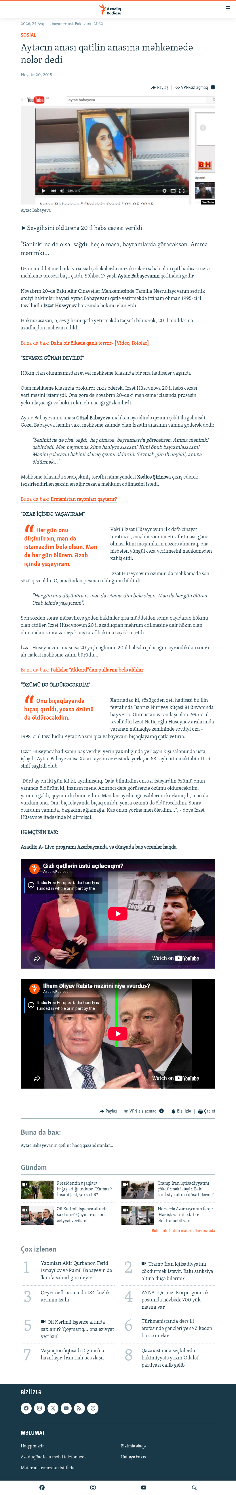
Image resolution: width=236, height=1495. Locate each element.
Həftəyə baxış (133, 1457)
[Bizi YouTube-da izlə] (144, 1488)
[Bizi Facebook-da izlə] (42, 1488)
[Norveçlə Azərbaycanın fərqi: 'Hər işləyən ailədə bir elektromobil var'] (137, 1215)
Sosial (28, 35)
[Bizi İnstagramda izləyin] (93, 1488)
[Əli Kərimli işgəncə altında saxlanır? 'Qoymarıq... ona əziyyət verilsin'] (37, 1215)
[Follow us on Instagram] (39, 1408)
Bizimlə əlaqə (133, 1446)
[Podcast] (92, 1408)
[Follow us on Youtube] (66, 1408)
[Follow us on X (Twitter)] (52, 1408)
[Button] (159, 87)
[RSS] (79, 1408)
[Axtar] (194, 1488)
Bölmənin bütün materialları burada (183, 1231)
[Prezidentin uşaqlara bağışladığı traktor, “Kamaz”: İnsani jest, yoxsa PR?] (37, 1190)
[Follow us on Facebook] (26, 1408)
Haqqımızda (33, 1446)
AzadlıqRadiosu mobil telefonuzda (54, 1457)
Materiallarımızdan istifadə (47, 1468)
